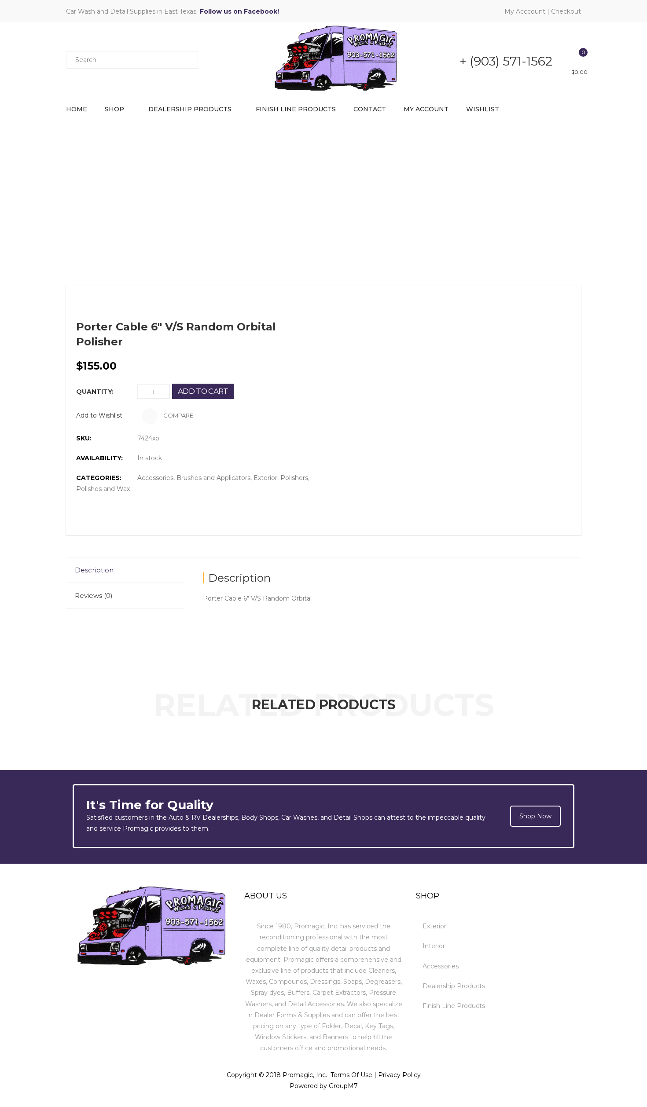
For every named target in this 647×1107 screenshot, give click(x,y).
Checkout (566, 11)
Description (94, 570)
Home (76, 109)
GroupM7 (343, 1086)
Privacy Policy (399, 1075)
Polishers (294, 478)
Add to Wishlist (99, 415)
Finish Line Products (296, 109)
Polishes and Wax (103, 489)
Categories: (98, 478)
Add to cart (203, 391)
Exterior (265, 478)
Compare (177, 415)
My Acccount (524, 11)
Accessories (155, 478)
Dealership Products (190, 109)
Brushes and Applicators (213, 478)
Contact (369, 109)
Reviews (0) (94, 595)
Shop (114, 109)
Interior (434, 946)
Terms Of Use (351, 1075)
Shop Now (535, 816)
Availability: (99, 458)
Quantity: (95, 392)
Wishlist (482, 109)
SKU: (84, 438)
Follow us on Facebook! (239, 11)
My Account (426, 109)
